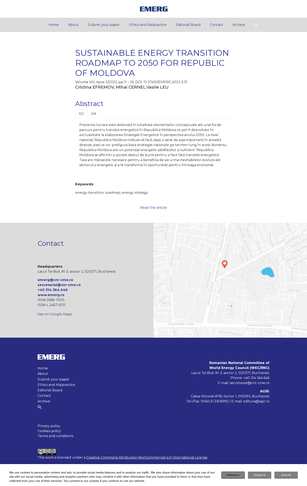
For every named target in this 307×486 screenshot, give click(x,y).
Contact (216, 25)
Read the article (153, 208)
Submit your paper (104, 25)
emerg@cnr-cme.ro (55, 280)
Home (54, 25)
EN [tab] (93, 114)
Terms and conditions (55, 436)
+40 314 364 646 (53, 290)
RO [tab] (81, 114)
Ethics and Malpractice (148, 25)
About (73, 25)
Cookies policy (49, 431)
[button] (256, 25)
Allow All (286, 475)
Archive (238, 25)
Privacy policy (49, 426)
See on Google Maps (55, 314)
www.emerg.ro (51, 295)
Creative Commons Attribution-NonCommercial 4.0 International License (146, 457)
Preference (233, 475)
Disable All (260, 475)
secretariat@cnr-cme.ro (59, 285)
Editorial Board (188, 25)
